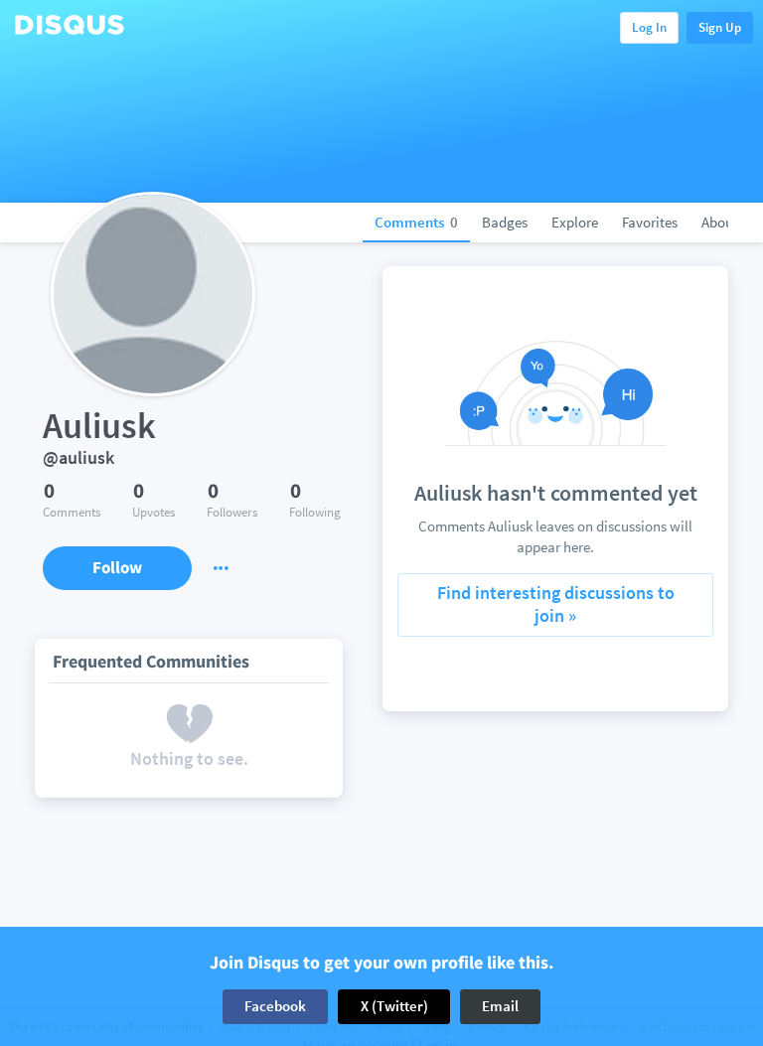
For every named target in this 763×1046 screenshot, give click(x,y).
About (719, 222)
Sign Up (719, 27)
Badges (505, 222)
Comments (416, 222)
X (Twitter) (394, 1005)
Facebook (275, 1005)
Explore (574, 222)
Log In (649, 27)
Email (500, 1005)
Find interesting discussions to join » (556, 604)
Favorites (650, 222)
